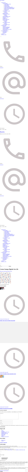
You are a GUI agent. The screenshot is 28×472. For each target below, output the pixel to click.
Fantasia (5, 21)
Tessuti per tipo (3, 2)
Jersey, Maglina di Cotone (6, 22)
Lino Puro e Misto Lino (6, 19)
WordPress (17, 449)
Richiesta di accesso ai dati (5, 436)
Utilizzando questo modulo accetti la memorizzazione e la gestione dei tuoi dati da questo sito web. (14, 425)
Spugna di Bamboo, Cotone (6, 16)
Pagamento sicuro (3, 432)
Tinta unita (5, 15)
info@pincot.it (2, 98)
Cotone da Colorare (7, 6)
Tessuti (2, 430)
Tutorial (2, 33)
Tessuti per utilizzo (3, 25)
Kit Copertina (5, 32)
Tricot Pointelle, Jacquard (6, 24)
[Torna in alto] (0, 453)
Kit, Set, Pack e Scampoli (4, 30)
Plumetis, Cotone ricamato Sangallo (9, 8)
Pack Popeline (5, 31)
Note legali (2, 431)
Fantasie (5, 11)
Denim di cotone (6, 9)
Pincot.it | (2, 131)
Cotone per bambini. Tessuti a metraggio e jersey (8, 373)
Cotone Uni (5, 10)
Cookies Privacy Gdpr (22, 449)
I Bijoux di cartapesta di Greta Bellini (6, 408)
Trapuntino (4, 17)
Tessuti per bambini (5, 28)
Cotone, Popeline (5, 3)
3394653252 (1, 67)
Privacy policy (3, 434)
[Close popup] (0, 456)
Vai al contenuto (2, 0)
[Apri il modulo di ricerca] (0, 265)
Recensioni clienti (3, 34)
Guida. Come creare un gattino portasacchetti (7, 320)
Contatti (2, 435)
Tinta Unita (5, 12)
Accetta (1, 471)
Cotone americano (6, 5)
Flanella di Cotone (5, 13)
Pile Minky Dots (5, 18)
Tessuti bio (4, 26)
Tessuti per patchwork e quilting (7, 29)
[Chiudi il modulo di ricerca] (0, 267)
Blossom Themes (10, 449)
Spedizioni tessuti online (4, 433)
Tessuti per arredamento (6, 27)
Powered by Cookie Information (4, 470)
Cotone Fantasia (6, 4)
